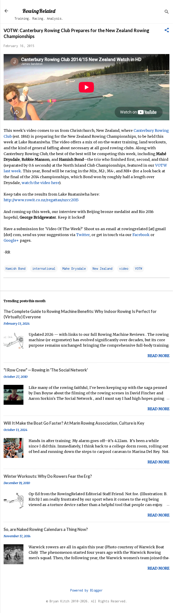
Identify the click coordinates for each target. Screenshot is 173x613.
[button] (166, 30)
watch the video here (40, 182)
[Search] (166, 12)
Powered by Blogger (86, 590)
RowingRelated (38, 10)
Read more (158, 355)
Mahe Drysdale (74, 268)
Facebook (141, 234)
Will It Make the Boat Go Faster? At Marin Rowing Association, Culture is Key (74, 423)
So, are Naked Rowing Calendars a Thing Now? (46, 529)
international (44, 268)
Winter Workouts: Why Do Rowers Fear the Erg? (48, 476)
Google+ (11, 240)
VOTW (138, 268)
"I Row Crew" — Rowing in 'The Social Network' (46, 369)
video (123, 268)
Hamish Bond (15, 268)
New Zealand (102, 268)
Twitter (83, 234)
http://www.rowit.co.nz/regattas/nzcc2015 (41, 200)
